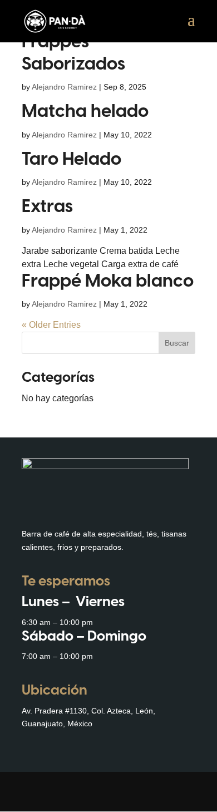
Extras (47, 207)
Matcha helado (85, 111)
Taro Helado (71, 159)
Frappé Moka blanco (108, 281)
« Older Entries (51, 324)
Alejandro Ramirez (64, 86)
